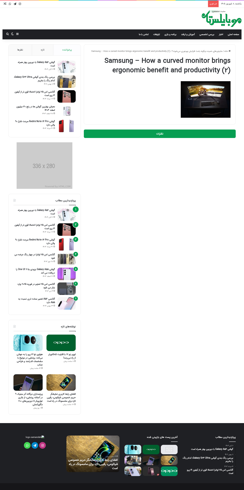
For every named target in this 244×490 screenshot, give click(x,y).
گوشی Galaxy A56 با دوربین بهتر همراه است (36, 64)
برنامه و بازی (170, 34)
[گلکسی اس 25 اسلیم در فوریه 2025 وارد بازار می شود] (66, 288)
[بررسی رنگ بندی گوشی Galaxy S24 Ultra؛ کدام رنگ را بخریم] (66, 81)
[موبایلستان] (222, 18)
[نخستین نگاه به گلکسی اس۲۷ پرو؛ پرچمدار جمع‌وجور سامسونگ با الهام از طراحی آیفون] (151, 471)
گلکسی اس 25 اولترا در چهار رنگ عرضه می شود (34, 256)
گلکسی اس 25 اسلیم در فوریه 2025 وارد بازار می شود (36, 285)
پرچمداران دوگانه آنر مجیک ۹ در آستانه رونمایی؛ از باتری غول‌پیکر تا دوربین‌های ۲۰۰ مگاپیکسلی (29, 399)
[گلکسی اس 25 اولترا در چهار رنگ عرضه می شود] (66, 259)
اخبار (221, 34)
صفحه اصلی (233, 34)
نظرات (159, 134)
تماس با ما (144, 34)
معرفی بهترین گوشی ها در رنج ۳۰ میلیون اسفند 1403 (35, 108)
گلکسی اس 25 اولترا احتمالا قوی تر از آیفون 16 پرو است (35, 93)
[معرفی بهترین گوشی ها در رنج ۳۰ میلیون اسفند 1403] (66, 111)
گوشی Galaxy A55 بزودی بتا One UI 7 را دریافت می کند (35, 271)
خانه (226, 51)
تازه (42, 50)
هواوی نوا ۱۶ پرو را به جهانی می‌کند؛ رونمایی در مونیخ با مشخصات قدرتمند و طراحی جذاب (30, 360)
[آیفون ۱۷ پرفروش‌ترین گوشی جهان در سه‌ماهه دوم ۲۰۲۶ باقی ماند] (132, 471)
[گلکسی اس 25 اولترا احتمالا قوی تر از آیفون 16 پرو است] (66, 96)
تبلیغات (156, 34)
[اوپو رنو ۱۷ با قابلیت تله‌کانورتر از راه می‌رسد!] (61, 343)
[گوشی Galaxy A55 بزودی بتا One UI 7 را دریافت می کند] (66, 274)
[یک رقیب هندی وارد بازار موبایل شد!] (169, 449)
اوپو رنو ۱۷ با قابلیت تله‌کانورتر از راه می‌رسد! (62, 356)
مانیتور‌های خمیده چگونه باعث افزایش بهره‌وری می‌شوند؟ (197, 51)
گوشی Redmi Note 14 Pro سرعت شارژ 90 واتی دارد (35, 123)
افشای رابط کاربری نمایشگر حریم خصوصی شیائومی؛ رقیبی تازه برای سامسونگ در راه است (61, 397)
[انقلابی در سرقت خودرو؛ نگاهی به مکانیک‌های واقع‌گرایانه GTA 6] (132, 460)
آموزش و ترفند (188, 34)
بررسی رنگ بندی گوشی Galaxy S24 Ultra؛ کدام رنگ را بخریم (34, 78)
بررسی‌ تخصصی (206, 34)
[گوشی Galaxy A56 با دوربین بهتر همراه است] (66, 67)
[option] (93, 454)
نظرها (20, 50)
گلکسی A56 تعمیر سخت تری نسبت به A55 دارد (36, 300)
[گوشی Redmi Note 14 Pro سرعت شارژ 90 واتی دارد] (66, 126)
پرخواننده (67, 50)
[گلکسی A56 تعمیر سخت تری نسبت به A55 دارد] (66, 303)
